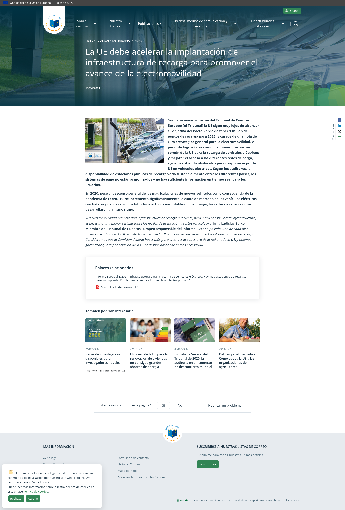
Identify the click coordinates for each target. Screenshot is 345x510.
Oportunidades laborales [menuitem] (262, 23)
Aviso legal (50, 458)
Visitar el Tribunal (129, 464)
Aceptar (33, 498)
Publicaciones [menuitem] (148, 23)
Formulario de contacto (133, 458)
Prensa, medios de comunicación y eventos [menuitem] (201, 23)
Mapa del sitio (127, 471)
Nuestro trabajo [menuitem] (116, 23)
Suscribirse (207, 464)
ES (136, 287)
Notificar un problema (225, 405)
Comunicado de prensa (116, 287)
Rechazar (16, 498)
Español (294, 11)
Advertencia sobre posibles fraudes (141, 477)
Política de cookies (36, 491)
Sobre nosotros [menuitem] (82, 23)
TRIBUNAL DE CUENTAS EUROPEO (107, 40)
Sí (163, 405)
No (180, 405)
